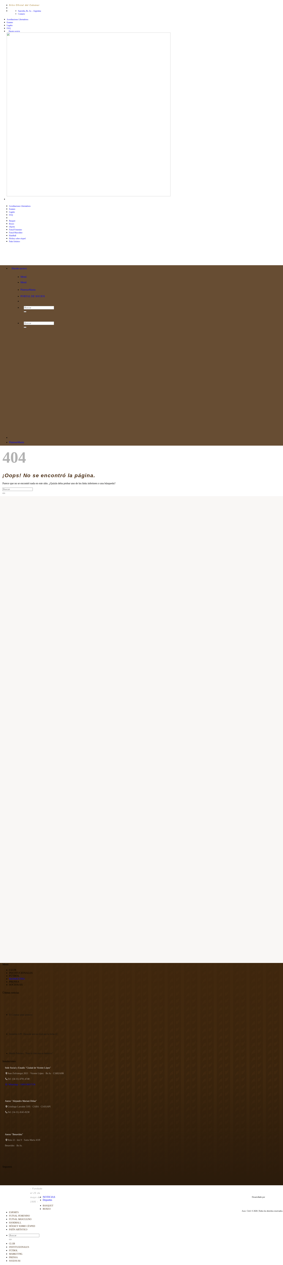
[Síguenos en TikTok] (14, 199)
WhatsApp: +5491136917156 (21, 1084)
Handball (12, 235)
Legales (10, 25)
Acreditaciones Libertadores (17, 19)
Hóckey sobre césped (22, 1226)
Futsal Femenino (15, 230)
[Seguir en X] (17, 199)
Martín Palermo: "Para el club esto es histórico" (31, 1053)
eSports (12, 227)
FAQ (9, 28)
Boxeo (11, 224)
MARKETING (17, 978)
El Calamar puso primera (20, 1015)
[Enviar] (3, 493)
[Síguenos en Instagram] (11, 199)
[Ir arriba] (44, 1189)
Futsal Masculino (15, 232)
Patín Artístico (18, 1229)
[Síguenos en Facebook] (8, 199)
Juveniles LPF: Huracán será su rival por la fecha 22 (33, 1034)
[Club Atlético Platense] (27, 258)
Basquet (12, 221)
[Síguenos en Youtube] (20, 199)
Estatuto (10, 22)
